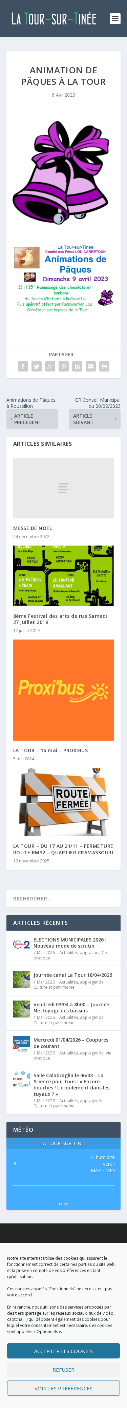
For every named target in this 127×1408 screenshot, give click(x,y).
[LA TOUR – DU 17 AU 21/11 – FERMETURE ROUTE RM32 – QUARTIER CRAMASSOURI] (63, 802)
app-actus (89, 952)
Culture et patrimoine (54, 987)
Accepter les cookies (63, 1351)
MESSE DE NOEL (32, 528)
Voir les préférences (63, 1388)
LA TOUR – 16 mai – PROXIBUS (50, 750)
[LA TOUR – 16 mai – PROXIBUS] (63, 690)
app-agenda (92, 982)
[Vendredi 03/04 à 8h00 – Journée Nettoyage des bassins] (21, 1009)
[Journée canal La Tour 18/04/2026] (21, 979)
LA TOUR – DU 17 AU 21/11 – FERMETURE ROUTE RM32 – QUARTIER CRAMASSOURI (63, 849)
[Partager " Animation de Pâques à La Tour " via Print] (104, 366)
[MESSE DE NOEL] (63, 488)
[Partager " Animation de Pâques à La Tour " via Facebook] (23, 366)
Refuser (63, 1369)
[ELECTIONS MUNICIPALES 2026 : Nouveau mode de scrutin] (21, 944)
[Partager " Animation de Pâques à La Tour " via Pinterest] (63, 366)
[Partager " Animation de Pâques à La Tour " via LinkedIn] (77, 366)
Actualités (68, 952)
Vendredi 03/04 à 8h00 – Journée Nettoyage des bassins (71, 1007)
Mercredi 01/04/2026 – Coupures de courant (71, 1042)
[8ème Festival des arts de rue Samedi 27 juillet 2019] (63, 576)
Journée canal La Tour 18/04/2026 (73, 975)
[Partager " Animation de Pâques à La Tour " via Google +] (50, 366)
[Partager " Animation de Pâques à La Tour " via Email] (91, 366)
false (63, 1203)
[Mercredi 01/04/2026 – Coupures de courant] (21, 1044)
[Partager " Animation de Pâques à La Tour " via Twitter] (36, 366)
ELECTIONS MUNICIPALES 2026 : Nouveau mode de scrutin (70, 942)
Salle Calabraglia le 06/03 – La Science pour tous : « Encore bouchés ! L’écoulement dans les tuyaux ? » (71, 1084)
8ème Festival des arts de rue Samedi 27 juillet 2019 (60, 619)
